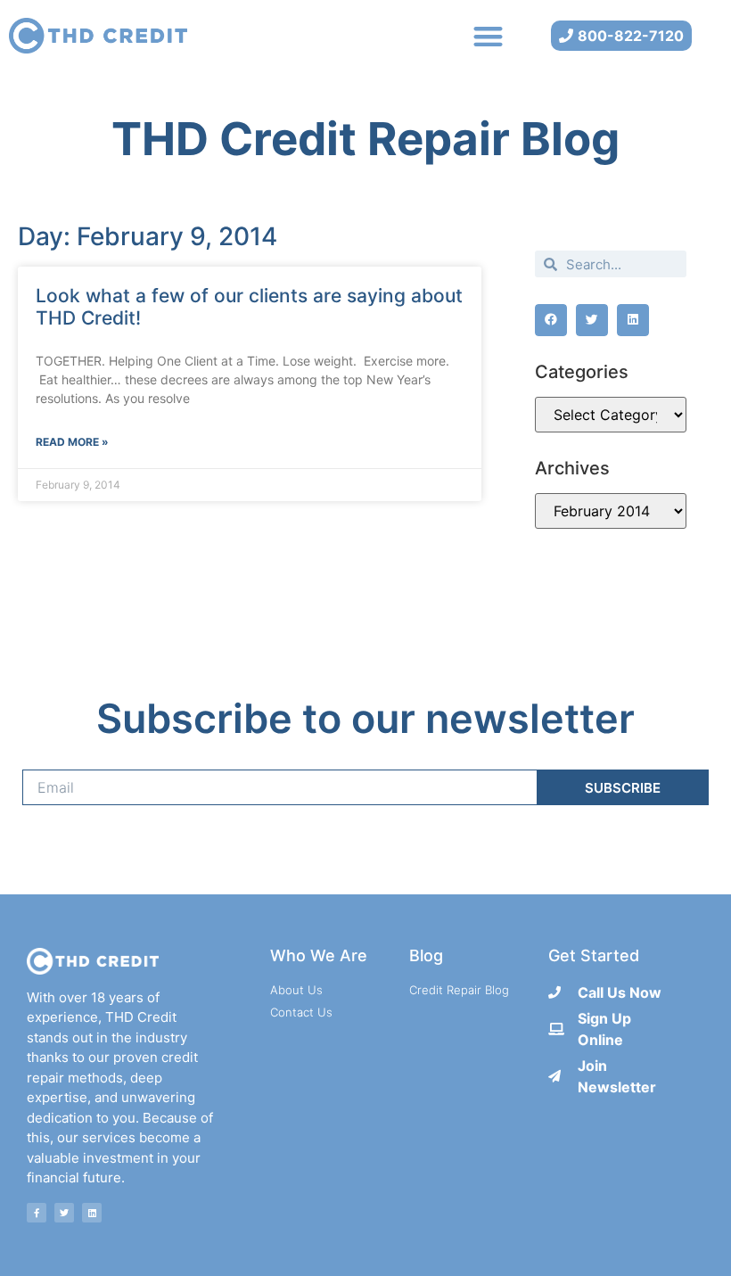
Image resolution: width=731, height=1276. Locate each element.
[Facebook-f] (36, 1212)
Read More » (72, 442)
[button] (489, 36)
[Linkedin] (92, 1212)
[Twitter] (64, 1212)
